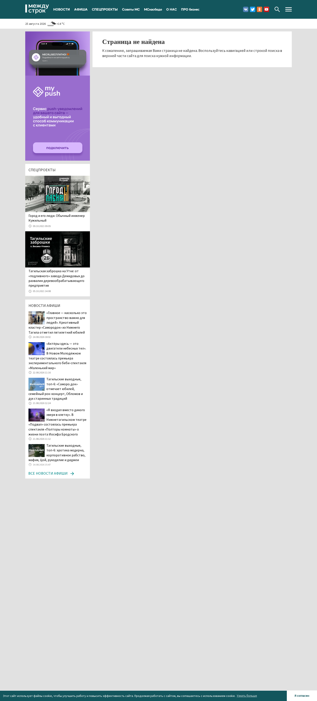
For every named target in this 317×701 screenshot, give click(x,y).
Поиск (277, 9)
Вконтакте (245, 9)
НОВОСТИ (61, 9)
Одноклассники (259, 9)
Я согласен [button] (302, 696)
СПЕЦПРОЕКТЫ (105, 9)
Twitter (252, 9)
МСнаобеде (153, 9)
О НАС (171, 9)
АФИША (81, 9)
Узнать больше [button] (247, 696)
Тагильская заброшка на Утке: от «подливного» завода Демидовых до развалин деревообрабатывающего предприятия (56, 278)
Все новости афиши (47, 473)
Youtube (266, 9)
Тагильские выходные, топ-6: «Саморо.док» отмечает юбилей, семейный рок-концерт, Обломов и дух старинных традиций (55, 389)
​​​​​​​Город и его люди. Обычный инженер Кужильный (56, 217)
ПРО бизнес (190, 9)
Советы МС (131, 9)
